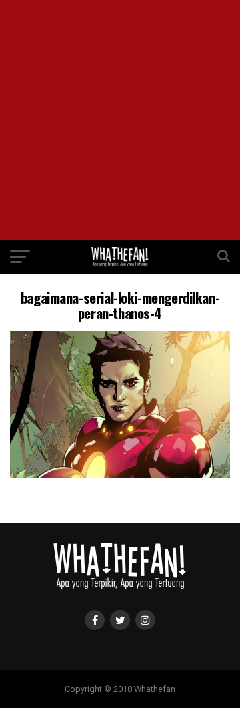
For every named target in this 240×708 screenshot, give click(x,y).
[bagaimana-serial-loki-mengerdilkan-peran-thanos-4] (120, 474)
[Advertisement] (120, 120)
